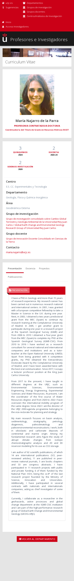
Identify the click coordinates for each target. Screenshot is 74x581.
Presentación (15, 268)
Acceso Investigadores (17, 26)
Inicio (8, 22)
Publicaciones (15, 276)
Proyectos (44, 268)
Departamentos (35, 2)
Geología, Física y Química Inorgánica (27, 197)
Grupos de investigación (39, 7)
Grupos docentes (36, 11)
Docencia (30, 268)
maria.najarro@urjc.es (18, 252)
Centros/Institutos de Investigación (44, 16)
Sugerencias (11, 7)
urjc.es (9, 2)
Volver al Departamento (38, 539)
